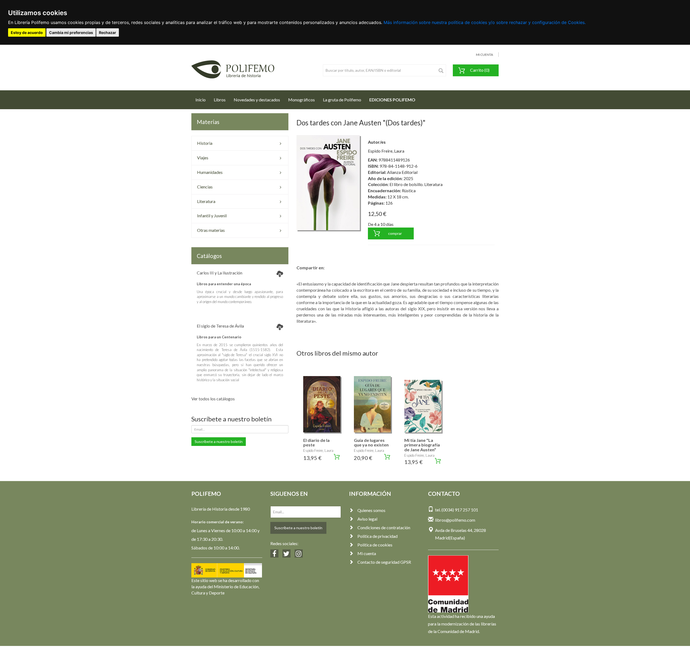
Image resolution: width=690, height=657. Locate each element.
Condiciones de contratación (383, 527)
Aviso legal (367, 518)
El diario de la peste (316, 443)
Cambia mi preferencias (71, 32)
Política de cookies (374, 544)
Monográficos (301, 99)
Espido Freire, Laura (386, 150)
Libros (220, 99)
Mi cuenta (366, 553)
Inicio (202, 99)
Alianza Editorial (402, 172)
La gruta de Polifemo (342, 99)
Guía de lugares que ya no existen (371, 443)
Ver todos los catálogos (213, 398)
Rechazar (107, 32)
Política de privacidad (377, 536)
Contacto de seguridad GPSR (384, 562)
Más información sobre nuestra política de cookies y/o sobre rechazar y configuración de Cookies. (485, 22)
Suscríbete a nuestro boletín (219, 441)
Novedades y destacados (257, 99)
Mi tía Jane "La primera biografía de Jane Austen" (422, 445)
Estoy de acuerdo (27, 32)
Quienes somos (371, 510)
